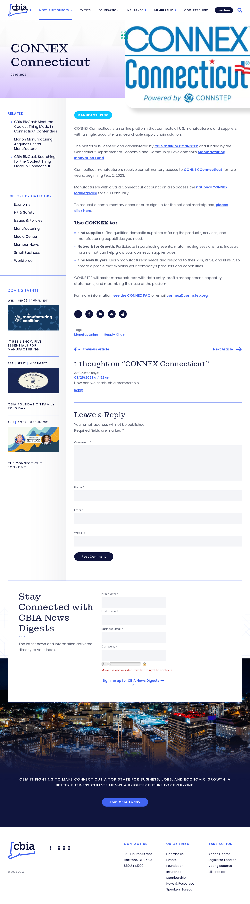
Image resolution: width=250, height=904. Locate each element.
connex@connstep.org (187, 295)
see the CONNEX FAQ (131, 295)
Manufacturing (86, 334)
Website (79, 533)
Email (79, 510)
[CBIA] (17, 10)
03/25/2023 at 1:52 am (92, 377)
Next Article (223, 349)
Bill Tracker (217, 872)
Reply (78, 390)
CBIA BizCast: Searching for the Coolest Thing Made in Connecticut (34, 161)
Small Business (27, 252)
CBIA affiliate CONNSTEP (176, 146)
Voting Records (220, 865)
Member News (26, 244)
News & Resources (54, 10)
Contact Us (175, 854)
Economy (22, 204)
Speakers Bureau (179, 889)
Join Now (224, 10)
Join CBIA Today (125, 802)
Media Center (26, 236)
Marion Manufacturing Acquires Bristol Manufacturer (33, 144)
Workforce (23, 260)
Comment (82, 442)
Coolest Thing (196, 10)
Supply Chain (114, 334)
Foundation (109, 10)
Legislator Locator (222, 860)
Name (79, 487)
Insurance (135, 10)
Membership (163, 10)
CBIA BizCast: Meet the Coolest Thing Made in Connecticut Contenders (35, 127)
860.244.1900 (134, 865)
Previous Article (96, 349)
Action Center (219, 854)
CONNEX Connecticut (203, 169)
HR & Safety (24, 212)
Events (85, 10)
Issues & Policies (28, 220)
